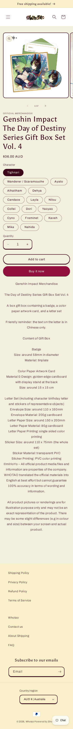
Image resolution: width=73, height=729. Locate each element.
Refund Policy (17, 591)
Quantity (8, 236)
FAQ (11, 645)
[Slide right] (45, 105)
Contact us (15, 626)
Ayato (59, 181)
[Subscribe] (59, 672)
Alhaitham (14, 190)
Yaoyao (47, 208)
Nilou (52, 199)
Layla (35, 199)
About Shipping (18, 635)
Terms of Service (19, 600)
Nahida (30, 227)
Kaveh (53, 217)
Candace (13, 199)
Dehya (37, 190)
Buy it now (36, 271)
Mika (10, 227)
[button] (8, 17)
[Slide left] (27, 105)
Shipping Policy (18, 572)
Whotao (13, 617)
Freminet (31, 217)
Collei (11, 208)
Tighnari (13, 172)
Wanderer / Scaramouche (25, 181)
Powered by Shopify (45, 721)
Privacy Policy (17, 582)
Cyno (11, 217)
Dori (29, 208)
